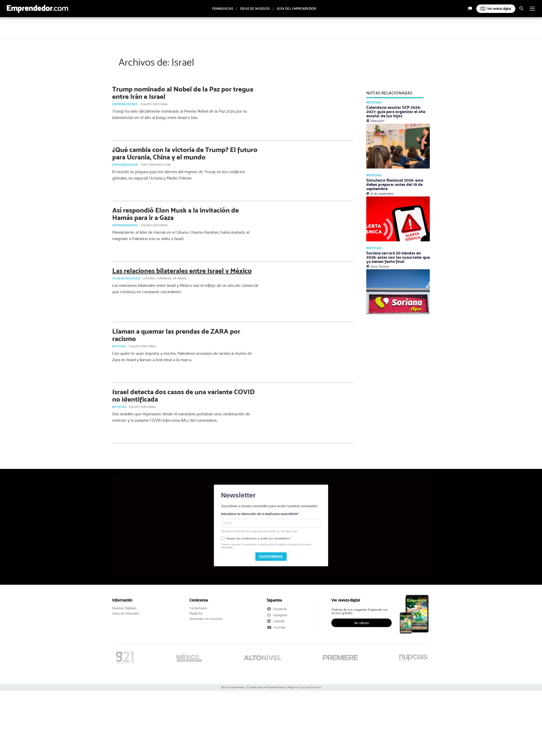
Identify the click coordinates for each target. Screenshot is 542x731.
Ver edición (361, 623)
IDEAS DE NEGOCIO (255, 8)
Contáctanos (198, 608)
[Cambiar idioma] (470, 8)
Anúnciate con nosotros (206, 618)
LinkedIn (279, 621)
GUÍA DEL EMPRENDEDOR (296, 8)
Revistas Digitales (124, 608)
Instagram (280, 615)
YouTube (279, 627)
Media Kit (195, 613)
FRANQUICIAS (222, 8)
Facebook (280, 609)
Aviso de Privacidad (125, 613)
